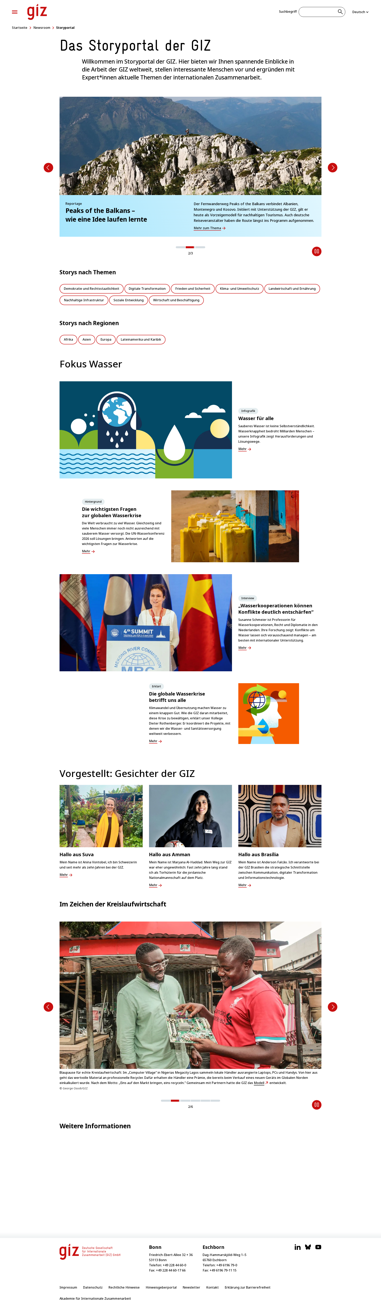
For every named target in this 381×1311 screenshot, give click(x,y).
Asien (87, 339)
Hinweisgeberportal (161, 1287)
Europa (105, 339)
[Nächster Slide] (332, 167)
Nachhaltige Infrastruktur (84, 300)
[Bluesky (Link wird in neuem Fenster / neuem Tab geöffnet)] (308, 1249)
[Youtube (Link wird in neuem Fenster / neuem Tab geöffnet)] (318, 1249)
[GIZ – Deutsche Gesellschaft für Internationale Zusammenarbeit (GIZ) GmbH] (37, 12)
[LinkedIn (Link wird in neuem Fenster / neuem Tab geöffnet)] (297, 1249)
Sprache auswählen (360, 11)
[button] (180, 247)
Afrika (68, 339)
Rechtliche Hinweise (124, 1287)
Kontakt (212, 1287)
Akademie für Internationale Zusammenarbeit (95, 1298)
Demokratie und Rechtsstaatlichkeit (91, 288)
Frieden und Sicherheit (192, 288)
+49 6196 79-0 (226, 1265)
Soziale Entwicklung (129, 300)
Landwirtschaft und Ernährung (292, 288)
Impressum (68, 1287)
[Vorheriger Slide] (48, 167)
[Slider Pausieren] (316, 251)
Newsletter (191, 1287)
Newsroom (41, 27)
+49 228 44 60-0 (174, 1265)
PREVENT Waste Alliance (150, 1075)
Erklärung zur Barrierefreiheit (247, 1287)
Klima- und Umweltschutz (239, 288)
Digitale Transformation (147, 288)
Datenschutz (93, 1287)
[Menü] (14, 12)
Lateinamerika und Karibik (141, 339)
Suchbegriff (288, 11)
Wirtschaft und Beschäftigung (176, 300)
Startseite (19, 27)
